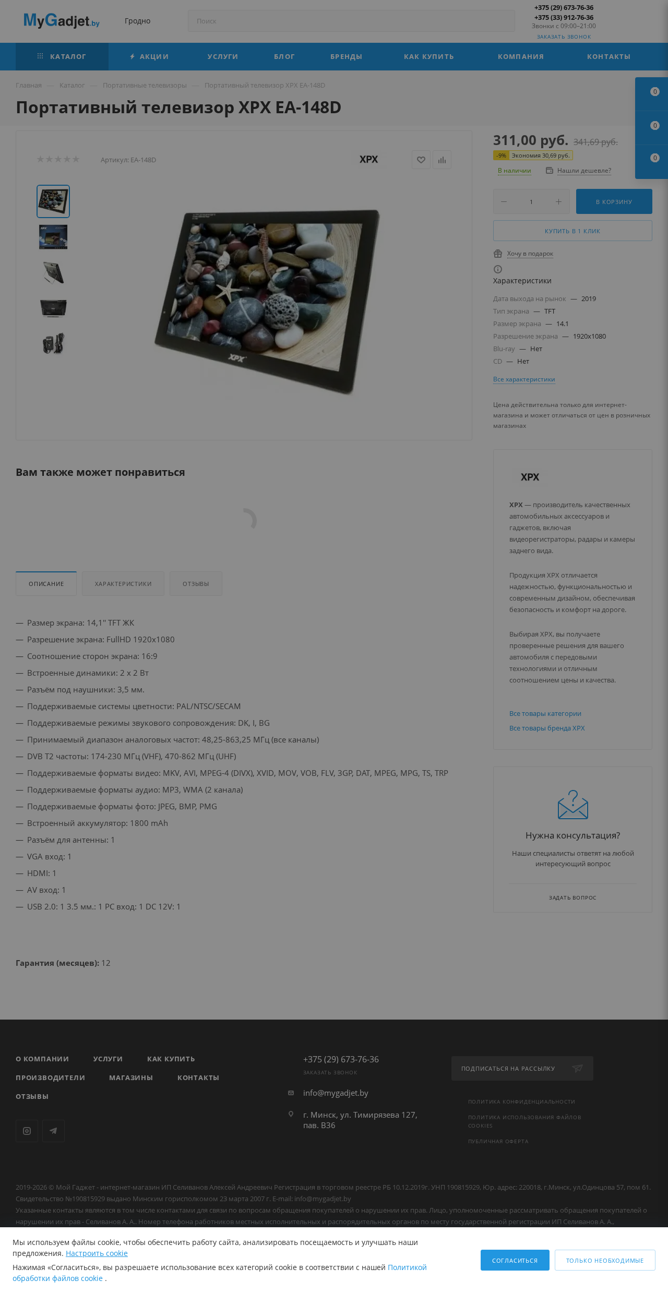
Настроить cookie (97, 1253)
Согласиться (515, 1260)
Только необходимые (605, 1260)
